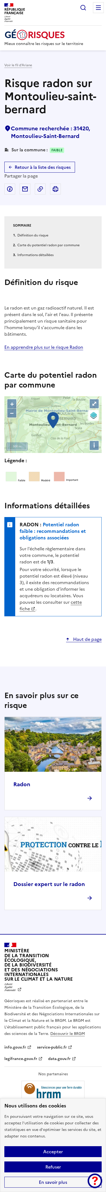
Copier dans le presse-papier (40, 189)
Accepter (53, 1151)
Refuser (53, 1167)
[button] (95, 1180)
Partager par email (25, 189)
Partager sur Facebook (9, 189)
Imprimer (55, 189)
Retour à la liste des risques (43, 167)
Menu (98, 7)
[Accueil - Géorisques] (43, 35)
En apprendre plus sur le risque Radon (43, 347)
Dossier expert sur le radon (49, 884)
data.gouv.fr (59, 1059)
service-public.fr (52, 1047)
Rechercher (83, 7)
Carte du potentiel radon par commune (48, 245)
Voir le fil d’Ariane (18, 65)
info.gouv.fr (15, 1047)
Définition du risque (32, 235)
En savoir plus (53, 1182)
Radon (21, 784)
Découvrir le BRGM (67, 1034)
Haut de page (87, 639)
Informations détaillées (35, 255)
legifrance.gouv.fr (20, 1059)
